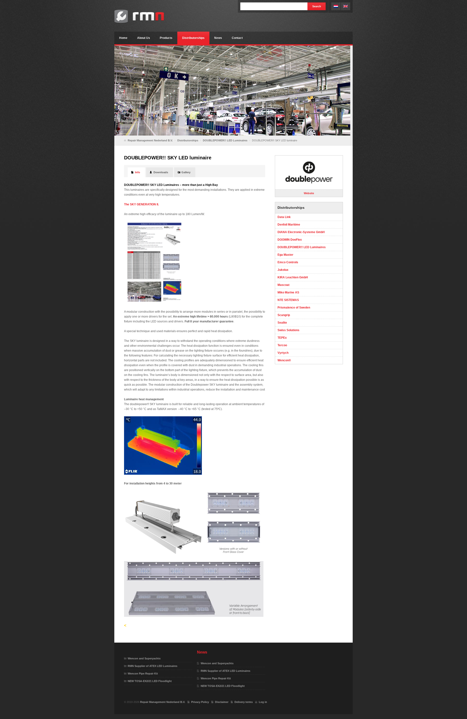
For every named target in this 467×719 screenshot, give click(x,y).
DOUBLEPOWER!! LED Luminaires (225, 140)
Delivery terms (243, 702)
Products (166, 38)
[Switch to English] (345, 6)
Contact (237, 38)
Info (137, 172)
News (218, 38)
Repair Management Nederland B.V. (150, 16)
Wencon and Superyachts (144, 658)
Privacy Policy (200, 702)
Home (123, 38)
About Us (143, 38)
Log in (263, 702)
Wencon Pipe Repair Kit (143, 673)
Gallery (185, 172)
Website (309, 193)
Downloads (160, 172)
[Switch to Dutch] (336, 6)
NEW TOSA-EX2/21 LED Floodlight (150, 681)
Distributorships (193, 38)
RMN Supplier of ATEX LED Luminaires (152, 665)
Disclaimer (221, 702)
